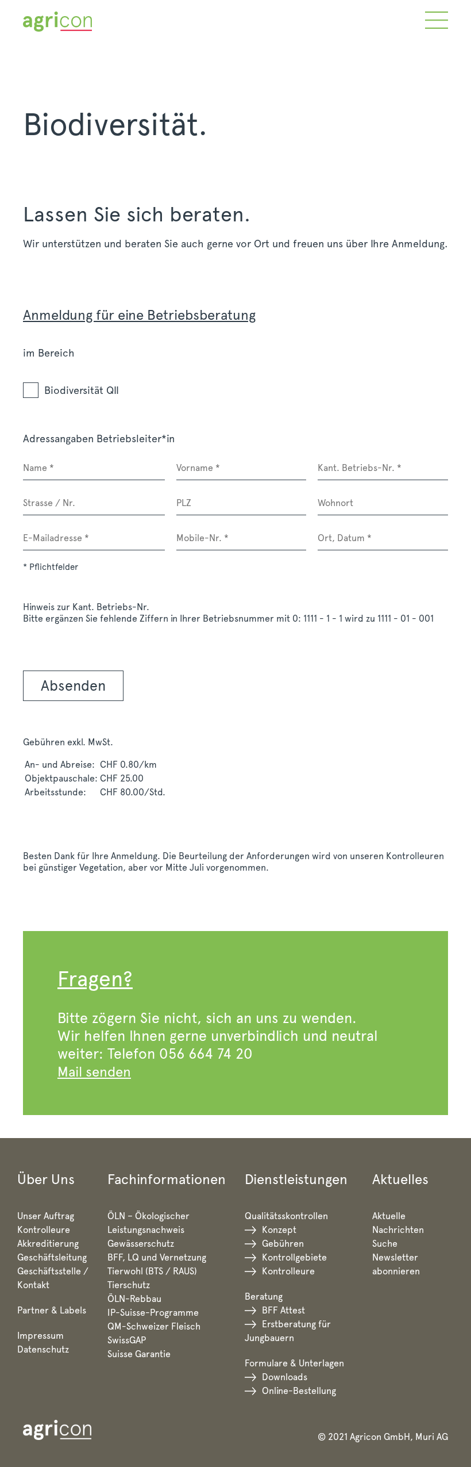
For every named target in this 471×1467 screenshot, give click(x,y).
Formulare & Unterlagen (294, 1363)
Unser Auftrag (45, 1216)
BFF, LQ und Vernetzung (156, 1257)
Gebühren (283, 1243)
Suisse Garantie (139, 1354)
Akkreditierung (48, 1243)
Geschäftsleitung (52, 1257)
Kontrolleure (43, 1229)
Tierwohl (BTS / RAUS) (152, 1271)
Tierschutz (128, 1285)
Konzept (279, 1229)
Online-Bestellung (299, 1390)
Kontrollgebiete (294, 1257)
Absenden (73, 685)
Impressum (40, 1335)
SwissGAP (126, 1340)
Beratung (264, 1296)
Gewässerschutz (140, 1243)
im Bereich (49, 353)
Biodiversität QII (81, 390)
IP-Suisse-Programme (153, 1312)
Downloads (284, 1377)
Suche (384, 1243)
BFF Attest (283, 1310)
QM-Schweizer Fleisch (153, 1326)
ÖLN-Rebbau (134, 1298)
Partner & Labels (51, 1310)
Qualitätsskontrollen (286, 1216)
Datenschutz (43, 1349)
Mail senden (94, 1071)
